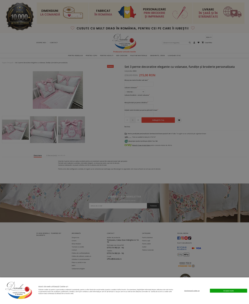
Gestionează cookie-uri (192, 291)
